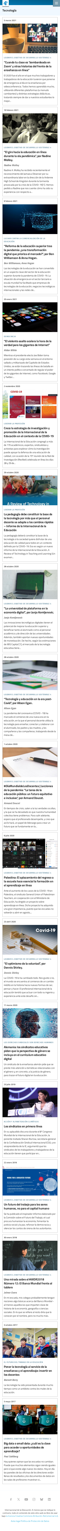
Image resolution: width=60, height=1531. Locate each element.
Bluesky (42, 1499)
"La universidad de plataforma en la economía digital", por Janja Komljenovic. (30, 607)
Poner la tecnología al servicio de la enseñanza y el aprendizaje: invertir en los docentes (30, 1359)
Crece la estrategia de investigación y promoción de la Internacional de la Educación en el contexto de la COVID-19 (30, 425)
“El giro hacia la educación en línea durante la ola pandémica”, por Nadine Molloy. (30, 151)
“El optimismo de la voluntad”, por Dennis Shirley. (30, 959)
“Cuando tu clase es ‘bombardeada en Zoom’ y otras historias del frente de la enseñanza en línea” (30, 60)
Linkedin (49, 1499)
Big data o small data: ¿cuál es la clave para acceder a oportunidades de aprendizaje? (30, 1440)
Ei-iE (4, 3)
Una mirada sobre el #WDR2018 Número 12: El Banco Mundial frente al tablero (30, 1276)
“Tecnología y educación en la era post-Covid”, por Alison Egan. (30, 696)
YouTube (26, 1499)
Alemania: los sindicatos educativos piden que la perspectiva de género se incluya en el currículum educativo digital (30, 1040)
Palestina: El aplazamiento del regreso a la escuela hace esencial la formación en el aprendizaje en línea (30, 874)
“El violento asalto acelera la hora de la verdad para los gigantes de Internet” (30, 338)
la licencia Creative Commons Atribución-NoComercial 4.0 (32, 1515)
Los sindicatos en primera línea (30, 1119)
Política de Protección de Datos (35, 1521)
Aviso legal (15, 1521)
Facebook (11, 1499)
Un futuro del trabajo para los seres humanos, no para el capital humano (30, 1195)
